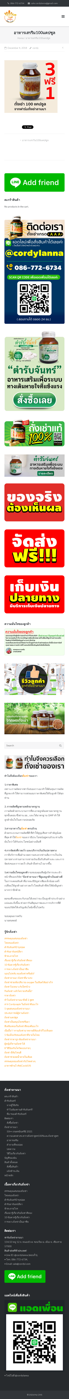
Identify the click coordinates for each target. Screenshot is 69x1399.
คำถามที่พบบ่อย (15, 1144)
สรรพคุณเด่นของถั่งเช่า (15, 938)
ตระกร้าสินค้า (11, 1096)
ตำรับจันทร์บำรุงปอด (14, 947)
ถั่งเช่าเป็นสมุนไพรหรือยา (17, 1021)
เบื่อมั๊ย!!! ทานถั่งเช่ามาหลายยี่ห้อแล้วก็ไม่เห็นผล (28, 1030)
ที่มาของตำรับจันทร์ (16, 1114)
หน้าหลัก (8, 1175)
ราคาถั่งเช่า (10, 995)
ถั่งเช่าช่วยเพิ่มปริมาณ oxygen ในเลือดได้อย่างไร (28, 982)
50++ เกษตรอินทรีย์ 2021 (19, 1131)
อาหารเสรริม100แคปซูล (35, 140)
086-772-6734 (17, 3)
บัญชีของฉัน (10, 1157)
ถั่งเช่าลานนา (11, 1127)
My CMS (38, 1394)
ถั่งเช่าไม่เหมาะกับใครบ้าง (17, 986)
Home (21, 38)
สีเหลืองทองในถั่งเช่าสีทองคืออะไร (21, 1026)
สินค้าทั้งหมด (11, 1162)
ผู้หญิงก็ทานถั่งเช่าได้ (14, 1043)
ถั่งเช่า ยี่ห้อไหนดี (12, 1052)
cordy (36, 48)
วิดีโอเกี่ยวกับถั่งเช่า (16, 1153)
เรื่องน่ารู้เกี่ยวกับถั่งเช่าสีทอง (18, 960)
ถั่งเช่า (25, 775)
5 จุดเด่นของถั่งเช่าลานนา (17, 1008)
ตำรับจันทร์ (10, 1100)
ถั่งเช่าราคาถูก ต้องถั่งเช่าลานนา (20, 1039)
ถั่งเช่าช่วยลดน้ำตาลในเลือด (18, 1056)
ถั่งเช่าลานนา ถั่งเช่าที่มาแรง (18, 977)
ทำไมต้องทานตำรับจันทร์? (20, 1109)
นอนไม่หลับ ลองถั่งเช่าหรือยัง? (19, 973)
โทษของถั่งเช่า (11, 942)
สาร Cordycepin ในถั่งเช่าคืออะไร (21, 1004)
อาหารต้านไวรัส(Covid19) (17, 1065)
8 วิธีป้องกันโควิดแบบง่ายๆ (17, 1048)
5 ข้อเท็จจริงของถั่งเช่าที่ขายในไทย (22, 1035)
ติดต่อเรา (8, 1118)
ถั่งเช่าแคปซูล (11, 1017)
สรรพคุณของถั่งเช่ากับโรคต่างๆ (20, 1061)
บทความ (11, 1149)
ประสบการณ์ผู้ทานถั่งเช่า (16, 1013)
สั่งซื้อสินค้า (12, 1166)
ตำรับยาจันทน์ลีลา (13, 951)
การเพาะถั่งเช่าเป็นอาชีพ (16, 969)
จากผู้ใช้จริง (13, 1105)
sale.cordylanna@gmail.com (44, 3)
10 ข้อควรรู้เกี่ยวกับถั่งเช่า (17, 964)
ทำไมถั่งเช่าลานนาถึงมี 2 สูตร (19, 999)
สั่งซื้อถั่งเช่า (12, 1122)
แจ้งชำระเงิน (13, 1171)
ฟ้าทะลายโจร (11, 956)
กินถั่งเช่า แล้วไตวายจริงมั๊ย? (18, 991)
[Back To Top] (60, 1391)
